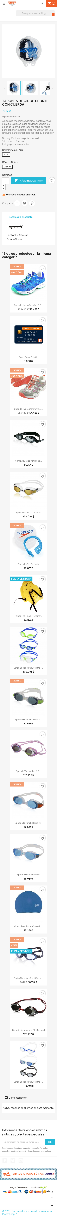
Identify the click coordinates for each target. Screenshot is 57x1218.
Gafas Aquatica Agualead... (28, 460)
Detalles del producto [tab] (21, 217)
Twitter (13, 1160)
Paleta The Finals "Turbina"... (28, 615)
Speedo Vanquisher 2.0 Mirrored (28, 1030)
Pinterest (32, 203)
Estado (11, 239)
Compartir (17, 203)
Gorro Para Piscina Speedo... (28, 926)
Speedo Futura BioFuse (28, 874)
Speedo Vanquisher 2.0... (28, 771)
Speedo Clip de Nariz (28, 564)
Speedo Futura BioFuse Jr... (28, 719)
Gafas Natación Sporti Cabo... (28, 978)
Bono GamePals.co (28, 357)
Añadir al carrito (28, 180)
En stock (11, 235)
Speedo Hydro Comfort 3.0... (28, 305)
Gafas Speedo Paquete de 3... (28, 667)
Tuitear (24, 203)
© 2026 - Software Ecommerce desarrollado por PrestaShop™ (27, 1213)
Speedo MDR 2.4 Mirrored (28, 512)
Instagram (21, 1160)
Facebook (4, 1160)
